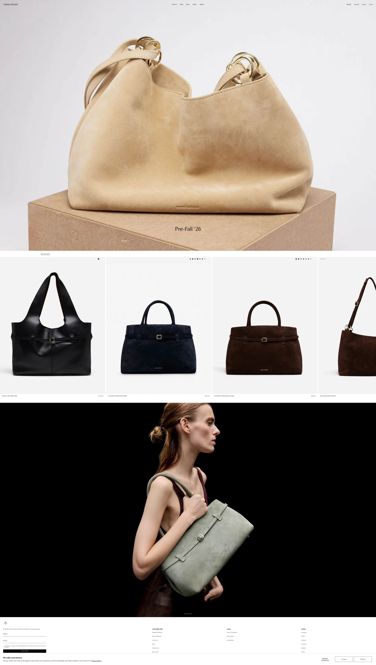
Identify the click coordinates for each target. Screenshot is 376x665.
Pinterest (303, 640)
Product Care (155, 648)
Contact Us (155, 640)
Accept (344, 659)
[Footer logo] (5, 623)
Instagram (303, 632)
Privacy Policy (230, 636)
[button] (174, 4)
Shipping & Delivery (157, 632)
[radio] (98, 259)
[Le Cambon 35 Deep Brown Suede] (264, 325)
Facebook (303, 644)
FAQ (153, 644)
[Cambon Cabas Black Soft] (52, 325)
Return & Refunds (156, 636)
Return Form (155, 652)
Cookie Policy (230, 640)
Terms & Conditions (232, 632)
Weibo (303, 652)
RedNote (303, 648)
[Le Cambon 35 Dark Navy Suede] (158, 325)
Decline (362, 659)
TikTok (303, 636)
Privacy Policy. (97, 661)
